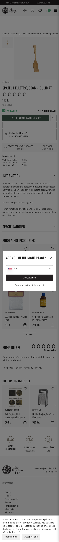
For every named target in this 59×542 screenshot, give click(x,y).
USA (15, 268)
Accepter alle (31, 536)
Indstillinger (11, 536)
